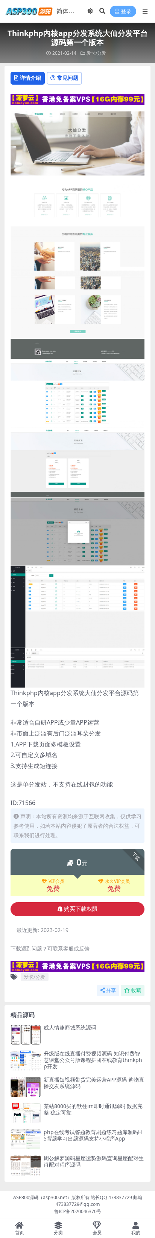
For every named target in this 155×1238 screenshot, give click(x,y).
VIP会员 (56, 881)
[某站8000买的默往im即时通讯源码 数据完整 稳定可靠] (26, 1113)
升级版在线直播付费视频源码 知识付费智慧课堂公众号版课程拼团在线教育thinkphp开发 (93, 1060)
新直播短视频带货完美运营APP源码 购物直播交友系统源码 (94, 1083)
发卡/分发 (96, 53)
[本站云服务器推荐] (77, 98)
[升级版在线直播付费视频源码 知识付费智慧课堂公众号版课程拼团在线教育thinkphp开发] (26, 1061)
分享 (111, 990)
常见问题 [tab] (67, 77)
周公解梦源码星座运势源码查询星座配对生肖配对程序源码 (94, 1161)
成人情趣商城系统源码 (70, 1027)
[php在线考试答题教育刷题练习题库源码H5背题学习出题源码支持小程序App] (26, 1139)
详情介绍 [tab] (30, 77)
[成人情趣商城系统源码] (26, 1035)
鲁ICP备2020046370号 (77, 1211)
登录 (126, 11)
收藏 (136, 990)
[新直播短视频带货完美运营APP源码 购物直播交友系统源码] (26, 1087)
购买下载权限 (81, 909)
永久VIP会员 (117, 881)
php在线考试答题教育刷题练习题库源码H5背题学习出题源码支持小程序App (93, 1135)
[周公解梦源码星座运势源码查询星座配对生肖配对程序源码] (26, 1165)
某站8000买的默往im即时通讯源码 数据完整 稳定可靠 (93, 1109)
